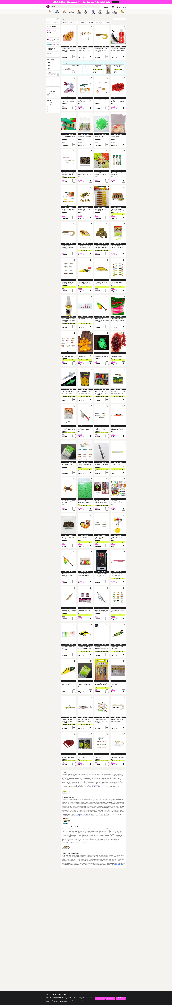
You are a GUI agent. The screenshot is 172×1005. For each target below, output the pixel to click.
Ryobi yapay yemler (118, 864)
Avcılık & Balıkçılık (62, 15)
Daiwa (108, 22)
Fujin (76, 22)
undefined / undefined (53, 22)
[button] (123, 69)
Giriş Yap (124, 7)
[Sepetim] (113, 6)
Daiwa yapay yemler (83, 815)
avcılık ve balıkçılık (95, 785)
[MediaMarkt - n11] (86, 2)
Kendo (70, 22)
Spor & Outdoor (55, 15)
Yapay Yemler (70, 15)
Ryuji (97, 22)
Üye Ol (120, 7)
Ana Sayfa (48, 15)
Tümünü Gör (121, 63)
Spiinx (102, 22)
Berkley (82, 22)
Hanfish (64, 22)
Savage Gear (90, 22)
